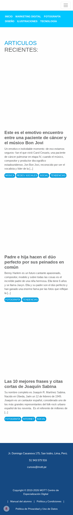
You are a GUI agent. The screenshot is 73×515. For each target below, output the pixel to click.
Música (9, 175)
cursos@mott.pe (36, 466)
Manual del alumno (21, 501)
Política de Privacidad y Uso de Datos (37, 508)
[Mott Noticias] (66, 5)
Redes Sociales (27, 175)
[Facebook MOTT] (18, 473)
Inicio (9, 16)
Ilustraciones (27, 21)
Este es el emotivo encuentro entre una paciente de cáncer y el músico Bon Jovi (35, 137)
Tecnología (48, 21)
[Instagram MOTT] (54, 473)
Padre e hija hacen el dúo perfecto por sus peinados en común (34, 262)
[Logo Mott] (14, 5)
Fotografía (52, 16)
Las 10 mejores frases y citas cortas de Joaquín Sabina (33, 384)
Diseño (9, 21)
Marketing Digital (28, 16)
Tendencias (58, 175)
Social (44, 175)
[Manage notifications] (6, 508)
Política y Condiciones (49, 501)
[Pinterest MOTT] (45, 473)
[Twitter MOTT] (27, 473)
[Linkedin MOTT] (36, 473)
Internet (28, 419)
